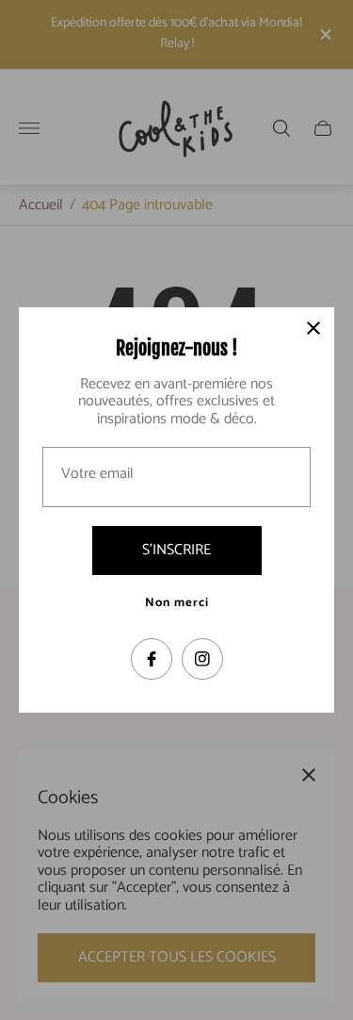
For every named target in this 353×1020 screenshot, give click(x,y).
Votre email (97, 474)
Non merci (177, 603)
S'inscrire (176, 550)
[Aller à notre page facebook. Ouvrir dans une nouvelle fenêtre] (151, 659)
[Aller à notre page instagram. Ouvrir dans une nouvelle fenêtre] (202, 659)
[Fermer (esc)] (313, 328)
